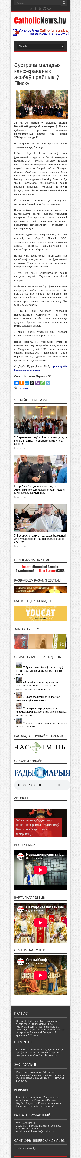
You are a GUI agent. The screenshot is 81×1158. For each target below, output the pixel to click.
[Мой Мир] (27, 383)
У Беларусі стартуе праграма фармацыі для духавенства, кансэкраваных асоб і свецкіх (40, 539)
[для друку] (15, 388)
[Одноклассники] (21, 383)
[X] (32, 383)
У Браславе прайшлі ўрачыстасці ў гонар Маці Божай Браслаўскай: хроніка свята (39, 671)
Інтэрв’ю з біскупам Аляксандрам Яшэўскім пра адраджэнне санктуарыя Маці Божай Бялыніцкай (39, 489)
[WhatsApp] (42, 383)
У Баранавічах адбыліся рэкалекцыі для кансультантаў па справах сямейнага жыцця (40, 440)
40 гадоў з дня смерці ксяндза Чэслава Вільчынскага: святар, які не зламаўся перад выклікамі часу (37, 685)
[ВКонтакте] (16, 383)
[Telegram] (48, 383)
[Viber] (37, 383)
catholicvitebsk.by (26, 1148)
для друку (24, 388)
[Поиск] (64, 3)
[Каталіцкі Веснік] (40, 22)
